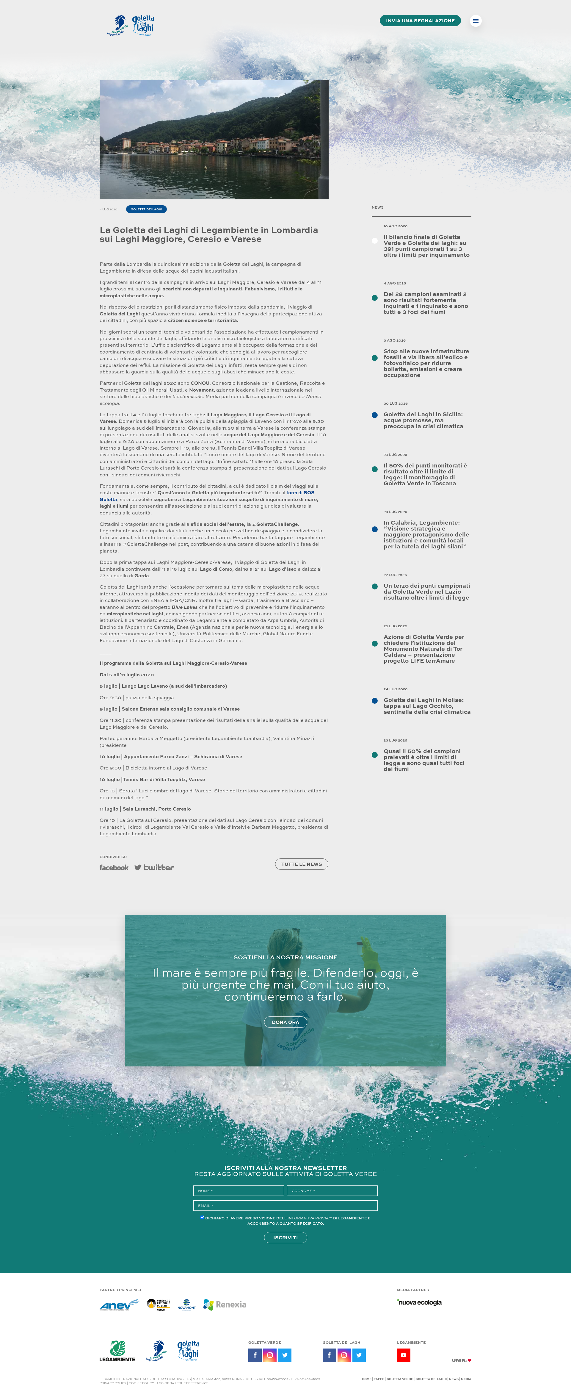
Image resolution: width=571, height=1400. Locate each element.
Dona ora (285, 1022)
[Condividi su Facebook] (114, 867)
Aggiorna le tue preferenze (182, 1383)
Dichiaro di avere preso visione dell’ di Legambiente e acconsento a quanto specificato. (288, 1220)
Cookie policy (141, 1383)
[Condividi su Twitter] (154, 867)
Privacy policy (113, 1383)
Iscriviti (285, 1237)
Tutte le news (301, 864)
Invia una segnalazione (420, 20)
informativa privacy (310, 1218)
